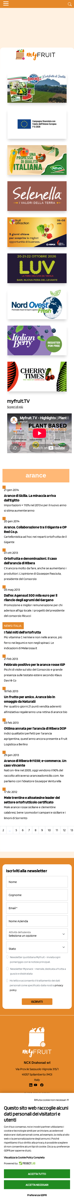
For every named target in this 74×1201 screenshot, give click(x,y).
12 (64, 830)
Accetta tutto (37, 1173)
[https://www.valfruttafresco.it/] (37, 163)
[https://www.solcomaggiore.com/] (37, 127)
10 (49, 830)
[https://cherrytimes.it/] (37, 380)
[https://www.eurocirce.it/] (37, 91)
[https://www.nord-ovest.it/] (37, 307)
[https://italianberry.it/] (37, 344)
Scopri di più (15, 407)
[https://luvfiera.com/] (37, 271)
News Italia (13, 626)
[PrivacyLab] (26, 1163)
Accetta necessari (37, 1184)
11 (57, 830)
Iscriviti (37, 1002)
